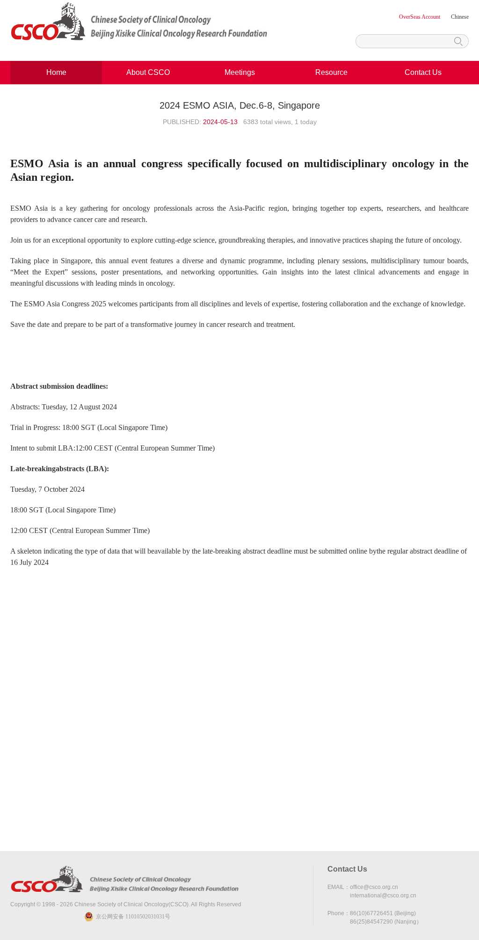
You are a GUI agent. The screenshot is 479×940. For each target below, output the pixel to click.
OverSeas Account (420, 17)
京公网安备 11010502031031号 (133, 916)
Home (56, 72)
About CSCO (148, 72)
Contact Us (423, 72)
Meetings (240, 72)
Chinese (460, 17)
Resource (331, 72)
